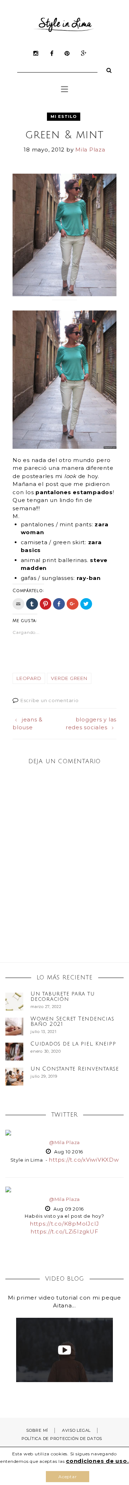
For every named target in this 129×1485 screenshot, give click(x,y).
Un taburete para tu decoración (62, 996)
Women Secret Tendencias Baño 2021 (72, 1021)
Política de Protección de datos (62, 1438)
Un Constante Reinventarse (74, 1069)
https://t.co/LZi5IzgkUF (64, 1231)
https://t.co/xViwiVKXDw (84, 1159)
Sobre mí (37, 1430)
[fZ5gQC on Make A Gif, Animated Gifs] (64, 315)
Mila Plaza (90, 149)
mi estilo (64, 116)
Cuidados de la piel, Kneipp (73, 1044)
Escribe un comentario (49, 700)
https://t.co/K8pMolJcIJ (64, 1223)
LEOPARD (28, 678)
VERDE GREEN (69, 678)
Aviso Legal (76, 1430)
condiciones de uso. (97, 1460)
